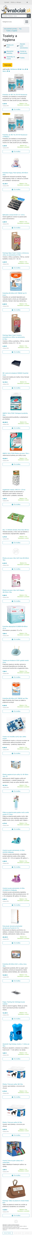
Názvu (5, 71)
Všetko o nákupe (16, 2)
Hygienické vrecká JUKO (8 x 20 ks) (14, 489)
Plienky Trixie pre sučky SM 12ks (13, 1084)
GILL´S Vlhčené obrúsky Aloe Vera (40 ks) (16, 530)
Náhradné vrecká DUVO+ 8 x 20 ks (14, 215)
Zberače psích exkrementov (24, 46)
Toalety (22, 58)
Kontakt (6, 2)
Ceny (23, 69)
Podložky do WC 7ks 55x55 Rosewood (15, 94)
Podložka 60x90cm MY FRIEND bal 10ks (15, 698)
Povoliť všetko (7, 1233)
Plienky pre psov (10, 46)
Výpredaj (7, 65)
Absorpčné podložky (10, 52)
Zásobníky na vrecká (11, 57)
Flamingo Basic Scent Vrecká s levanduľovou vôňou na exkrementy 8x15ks (14, 337)
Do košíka (16, 109)
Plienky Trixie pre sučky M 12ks (12, 1122)
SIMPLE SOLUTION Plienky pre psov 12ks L (16, 453)
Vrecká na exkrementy (23, 52)
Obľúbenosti (14, 69)
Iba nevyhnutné (17, 1233)
